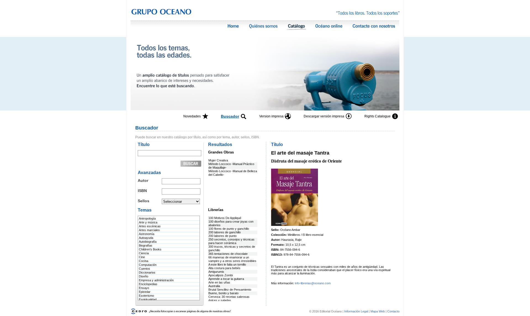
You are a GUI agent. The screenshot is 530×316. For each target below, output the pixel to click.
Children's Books (150, 249)
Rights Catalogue (377, 116)
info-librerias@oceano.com (313, 283)
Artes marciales (149, 230)
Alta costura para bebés (224, 268)
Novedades (192, 116)
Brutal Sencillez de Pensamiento (229, 289)
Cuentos (144, 268)
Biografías (145, 245)
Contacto (393, 311)
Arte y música (148, 222)
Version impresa (271, 116)
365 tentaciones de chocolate (228, 253)
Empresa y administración (156, 280)
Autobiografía (148, 241)
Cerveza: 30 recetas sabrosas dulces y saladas (229, 298)
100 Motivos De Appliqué (224, 218)
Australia (214, 286)
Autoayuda (146, 237)
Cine (142, 257)
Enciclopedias (148, 284)
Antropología (147, 218)
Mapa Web (377, 311)
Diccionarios (147, 272)
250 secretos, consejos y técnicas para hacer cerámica (231, 241)
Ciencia (144, 253)
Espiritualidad (148, 299)
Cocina (143, 261)
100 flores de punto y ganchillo (228, 228)
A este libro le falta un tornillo (227, 264)
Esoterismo (146, 295)
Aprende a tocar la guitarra (226, 278)
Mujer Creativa (218, 160)
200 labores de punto (222, 235)
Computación (148, 264)
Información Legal (356, 311)
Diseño (143, 276)
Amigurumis (216, 271)
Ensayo (144, 288)
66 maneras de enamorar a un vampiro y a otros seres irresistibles (232, 259)
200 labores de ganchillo (224, 232)
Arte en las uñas (219, 282)
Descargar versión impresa (324, 116)
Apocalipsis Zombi (220, 275)
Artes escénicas (150, 226)
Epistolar (144, 291)
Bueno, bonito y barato (223, 293)
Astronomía (146, 234)
